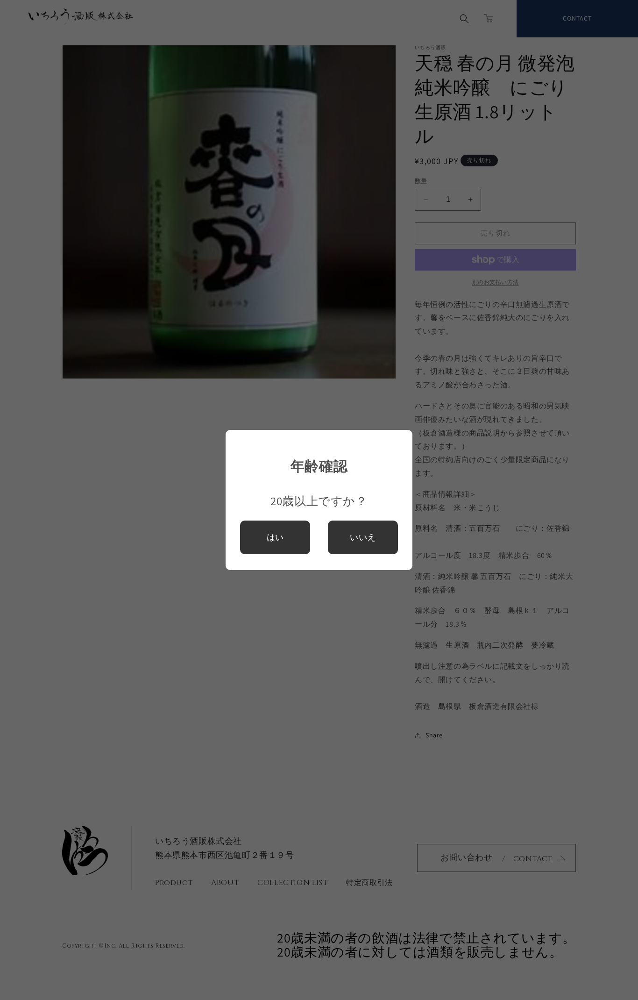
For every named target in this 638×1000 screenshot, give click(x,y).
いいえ (363, 537)
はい (275, 537)
